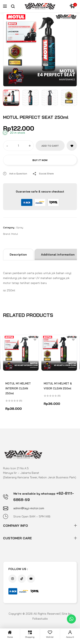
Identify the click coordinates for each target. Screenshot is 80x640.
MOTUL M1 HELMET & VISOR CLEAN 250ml (58, 386)
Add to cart (50, 145)
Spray (19, 227)
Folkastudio (40, 618)
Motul (14, 233)
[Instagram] (12, 579)
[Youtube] (31, 579)
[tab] (18, 254)
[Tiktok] (22, 579)
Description (18, 254)
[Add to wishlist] (72, 145)
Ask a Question (18, 173)
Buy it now (40, 160)
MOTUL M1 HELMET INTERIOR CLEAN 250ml (18, 388)
